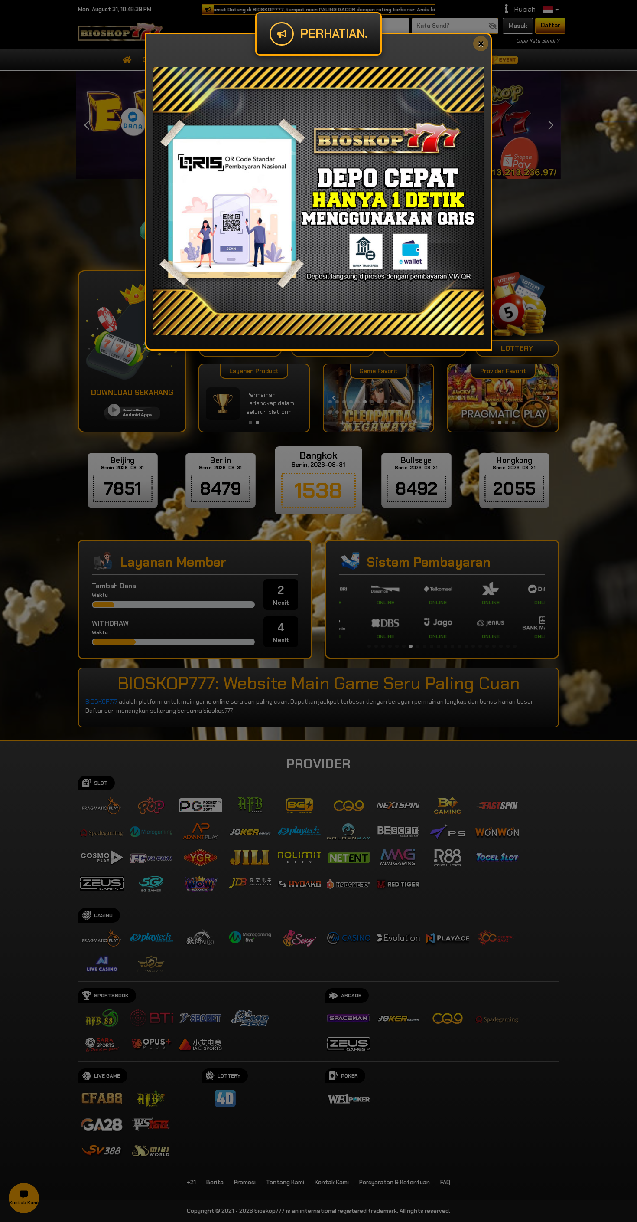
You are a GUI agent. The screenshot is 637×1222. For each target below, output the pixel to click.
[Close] (480, 43)
